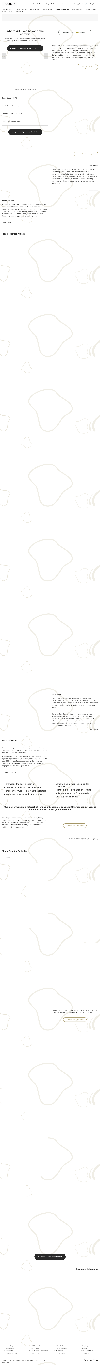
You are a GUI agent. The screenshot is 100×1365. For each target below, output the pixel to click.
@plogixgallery (92, 839)
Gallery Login (84, 1346)
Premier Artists (63, 4)
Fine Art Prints (34, 10)
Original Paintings (21, 10)
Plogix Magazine (91, 10)
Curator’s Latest (7, 10)
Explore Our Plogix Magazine (85, 154)
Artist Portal (9, 1351)
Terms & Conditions (86, 1351)
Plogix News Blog (11, 1353)
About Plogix (10, 1346)
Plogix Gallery (37, 4)
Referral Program (36, 1353)
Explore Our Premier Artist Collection (25, 48)
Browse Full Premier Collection (50, 1256)
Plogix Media (50, 4)
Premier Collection (61, 1348)
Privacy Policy (84, 1353)
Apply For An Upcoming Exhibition (25, 132)
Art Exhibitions (60, 1351)
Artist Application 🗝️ (79, 4)
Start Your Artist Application (87, 67)
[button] (4, 56)
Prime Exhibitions (77, 10)
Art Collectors (10, 1348)
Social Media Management (39, 1351)
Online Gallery (60, 1346)
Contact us (19, 11)
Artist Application (7, 11)
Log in (92, 4)
